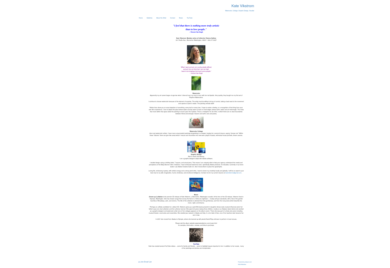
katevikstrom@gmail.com (233, 173)
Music (181, 18)
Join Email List (146, 261)
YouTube (189, 18)
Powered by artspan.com (245, 262)
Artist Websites (242, 264)
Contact (172, 18)
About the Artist (161, 18)
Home (141, 18)
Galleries (149, 18)
